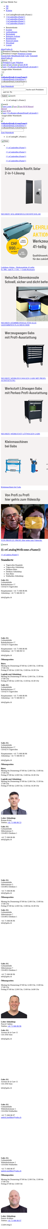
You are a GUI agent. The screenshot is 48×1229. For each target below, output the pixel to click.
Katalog (9, 10)
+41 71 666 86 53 (14, 822)
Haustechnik (6, 56)
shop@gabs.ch (6, 49)
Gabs (27, 56)
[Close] (5, 141)
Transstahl (34, 56)
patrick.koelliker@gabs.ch (11, 1117)
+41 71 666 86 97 (14, 1221)
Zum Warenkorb (7, 86)
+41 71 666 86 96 (14, 1026)
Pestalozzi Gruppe (25, 54)
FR (7, 8)
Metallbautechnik (18, 56)
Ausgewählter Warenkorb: (11, 69)
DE (7, 6)
